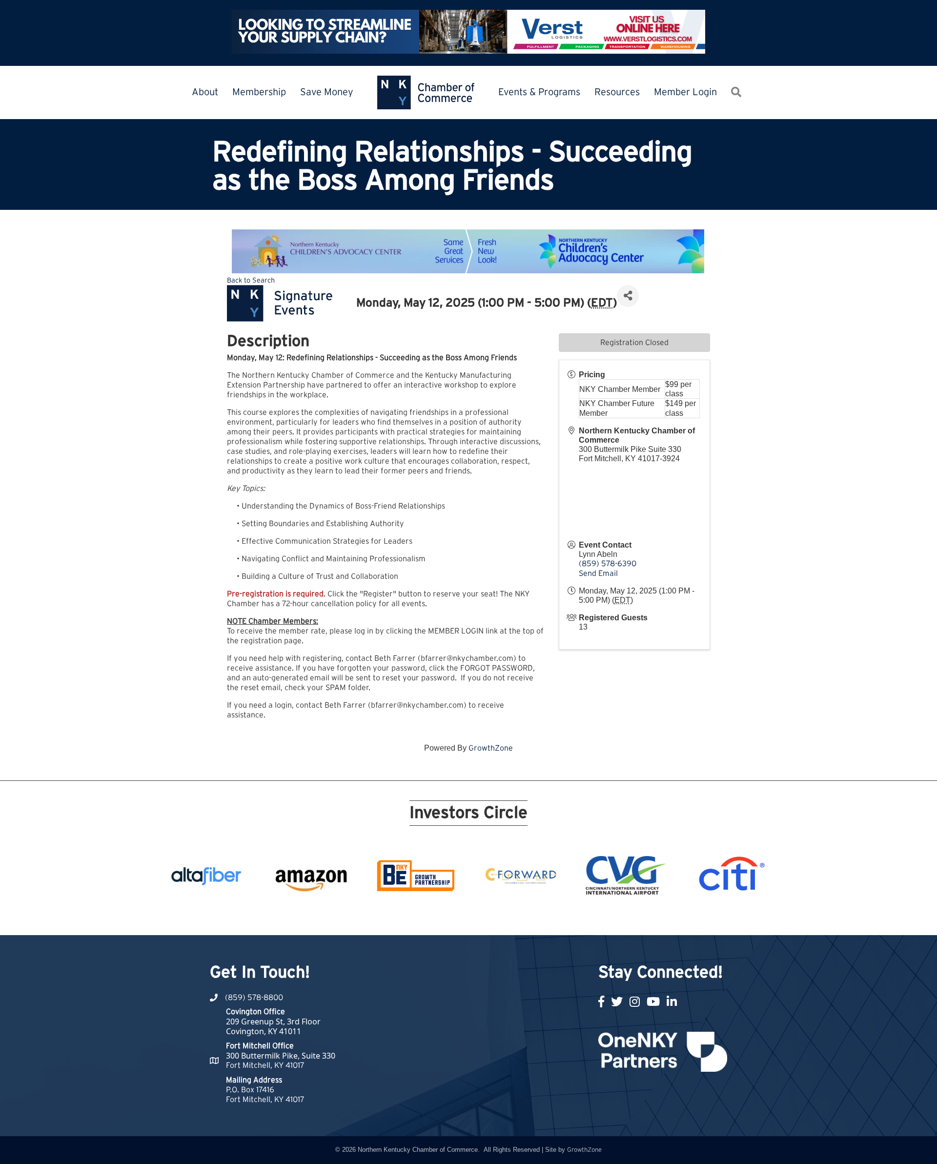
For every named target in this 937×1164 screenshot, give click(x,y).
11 (462, 917)
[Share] (628, 296)
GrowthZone (490, 748)
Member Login (685, 92)
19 (556, 917)
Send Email (598, 573)
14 (497, 917)
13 (486, 917)
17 (533, 917)
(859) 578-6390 (607, 564)
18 (544, 917)
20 (568, 917)
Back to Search (251, 280)
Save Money (326, 92)
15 (509, 917)
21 (579, 917)
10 (451, 917)
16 (521, 917)
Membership (259, 92)
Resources (617, 92)
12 (474, 917)
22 (591, 917)
